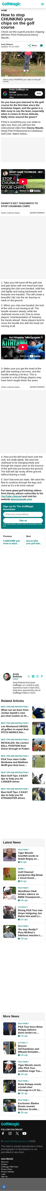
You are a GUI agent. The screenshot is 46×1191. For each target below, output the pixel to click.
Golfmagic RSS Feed (9, 1167)
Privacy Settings (7, 1172)
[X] (17, 1134)
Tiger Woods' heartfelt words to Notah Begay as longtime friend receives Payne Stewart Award (28, 856)
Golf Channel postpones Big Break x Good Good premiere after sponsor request (30, 875)
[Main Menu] (42, 4)
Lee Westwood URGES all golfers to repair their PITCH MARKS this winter (15, 729)
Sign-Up (4, 1176)
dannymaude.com (21, 499)
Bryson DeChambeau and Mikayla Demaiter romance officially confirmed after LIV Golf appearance (29, 1049)
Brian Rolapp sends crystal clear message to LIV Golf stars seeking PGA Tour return (30, 1087)
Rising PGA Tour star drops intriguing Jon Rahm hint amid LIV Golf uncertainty (30, 913)
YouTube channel (11, 496)
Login (3, 1174)
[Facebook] (3, 1134)
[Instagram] (10, 1134)
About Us (4, 1162)
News (20, 869)
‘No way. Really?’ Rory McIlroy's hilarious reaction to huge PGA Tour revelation (29, 932)
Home (4, 10)
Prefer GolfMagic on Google (18, 90)
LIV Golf (22, 907)
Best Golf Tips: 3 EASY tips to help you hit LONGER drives (14, 778)
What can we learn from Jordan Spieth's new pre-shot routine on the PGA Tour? (14, 713)
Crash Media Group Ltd (16, 1141)
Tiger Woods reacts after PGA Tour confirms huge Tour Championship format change (29, 1068)
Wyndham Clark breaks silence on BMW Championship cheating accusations (30, 894)
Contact (4, 1164)
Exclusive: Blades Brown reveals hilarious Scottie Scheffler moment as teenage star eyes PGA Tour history (30, 1106)
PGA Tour (22, 850)
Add (39, 93)
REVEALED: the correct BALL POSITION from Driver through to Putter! (15, 745)
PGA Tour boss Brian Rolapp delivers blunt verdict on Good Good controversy (30, 1029)
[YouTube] (25, 1134)
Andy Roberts (7, 44)
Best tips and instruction (14, 707)
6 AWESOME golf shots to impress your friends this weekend (11, 542)
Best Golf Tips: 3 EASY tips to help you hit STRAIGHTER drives (14, 795)
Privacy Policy (11, 526)
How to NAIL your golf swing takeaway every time (33, 542)
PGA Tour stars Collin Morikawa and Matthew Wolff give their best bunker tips (14, 762)
